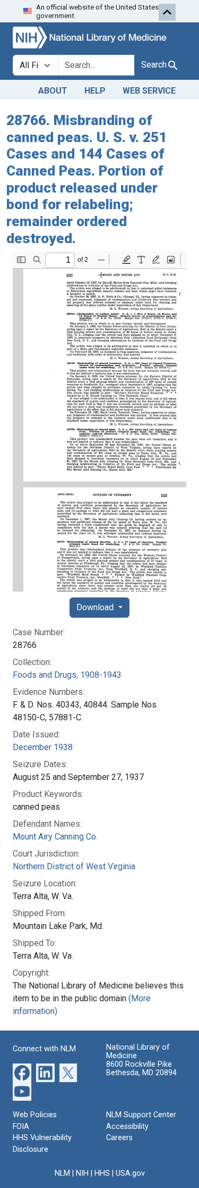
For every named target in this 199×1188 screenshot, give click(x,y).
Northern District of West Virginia (74, 866)
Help (95, 91)
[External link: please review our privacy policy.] (22, 1072)
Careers (119, 1137)
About (52, 91)
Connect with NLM (44, 1048)
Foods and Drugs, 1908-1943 (67, 675)
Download (96, 607)
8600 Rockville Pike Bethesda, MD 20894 (141, 1068)
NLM (62, 1173)
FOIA (21, 1126)
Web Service (149, 91)
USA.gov (130, 1173)
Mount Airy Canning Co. (55, 837)
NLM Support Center (141, 1114)
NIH (82, 1173)
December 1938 (43, 747)
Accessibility (127, 1126)
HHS (102, 1173)
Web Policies (35, 1114)
